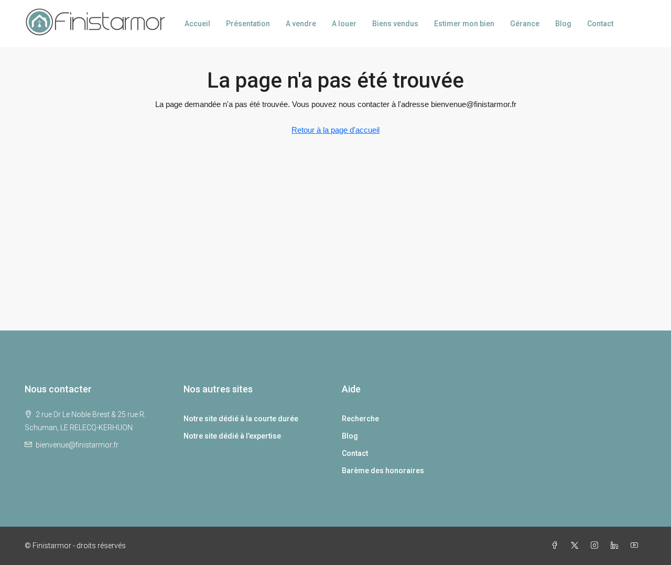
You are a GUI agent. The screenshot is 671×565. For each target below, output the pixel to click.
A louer (344, 23)
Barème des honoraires (383, 470)
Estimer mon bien (464, 23)
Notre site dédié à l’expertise (232, 436)
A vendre (301, 23)
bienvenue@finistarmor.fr (77, 445)
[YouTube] (636, 545)
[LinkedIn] (616, 545)
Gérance (524, 23)
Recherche (360, 418)
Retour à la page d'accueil (335, 129)
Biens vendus (395, 23)
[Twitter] (576, 545)
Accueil (197, 23)
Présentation (248, 23)
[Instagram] (596, 545)
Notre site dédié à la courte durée (240, 418)
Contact (600, 23)
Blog (563, 23)
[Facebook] (556, 545)
